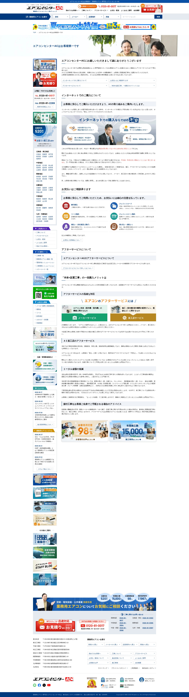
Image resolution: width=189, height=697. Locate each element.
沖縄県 (46, 221)
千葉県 (50, 179)
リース (38, 313)
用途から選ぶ (144, 644)
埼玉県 (38, 179)
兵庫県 (50, 188)
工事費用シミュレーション (45, 266)
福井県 (44, 167)
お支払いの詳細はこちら (71, 240)
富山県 (50, 165)
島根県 (44, 199)
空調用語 (39, 323)
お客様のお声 (93, 663)
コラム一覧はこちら (44, 469)
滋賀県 (44, 188)
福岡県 (38, 217)
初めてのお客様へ (72, 10)
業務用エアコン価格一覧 (44, 259)
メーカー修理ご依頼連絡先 (45, 306)
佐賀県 (50, 217)
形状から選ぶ (92, 644)
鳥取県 (38, 199)
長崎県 (44, 217)
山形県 (50, 156)
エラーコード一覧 (42, 269)
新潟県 (38, 165)
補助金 (38, 309)
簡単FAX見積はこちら (44, 107)
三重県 (50, 190)
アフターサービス (100, 10)
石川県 (44, 165)
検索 (158, 16)
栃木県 (44, 176)
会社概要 (136, 10)
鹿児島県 (39, 221)
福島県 (38, 159)
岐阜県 (50, 167)
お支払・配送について (96, 658)
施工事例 (115, 663)
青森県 (44, 154)
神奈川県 (39, 181)
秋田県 (38, 156)
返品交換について (118, 658)
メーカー (75, 16)
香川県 (38, 208)
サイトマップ (102, 668)
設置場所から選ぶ (129, 644)
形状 (56, 16)
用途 (107, 16)
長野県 (38, 167)
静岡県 (50, 170)
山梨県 (38, 170)
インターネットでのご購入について (75, 80)
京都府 (38, 188)
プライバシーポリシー (118, 668)
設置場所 (92, 16)
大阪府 (38, 190)
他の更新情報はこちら (44, 424)
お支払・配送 (114, 10)
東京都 (44, 179)
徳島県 (50, 208)
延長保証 (39, 316)
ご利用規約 (134, 668)
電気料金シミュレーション (45, 262)
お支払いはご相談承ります (119, 80)
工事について (86, 10)
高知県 (38, 210)
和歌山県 (39, 192)
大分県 (38, 219)
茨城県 (50, 176)
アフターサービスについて (72, 86)
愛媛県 (44, 208)
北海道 (38, 154)
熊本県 (44, 219)
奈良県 (44, 190)
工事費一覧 (40, 255)
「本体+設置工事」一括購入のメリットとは (124, 86)
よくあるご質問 (126, 10)
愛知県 (44, 170)
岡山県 (50, 199)
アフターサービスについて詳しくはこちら (77, 268)
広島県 (38, 201)
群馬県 (38, 176)
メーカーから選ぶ (112, 644)
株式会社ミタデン (148, 668)
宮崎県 (50, 219)
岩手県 (50, 154)
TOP (34, 32)
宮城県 (44, 156)
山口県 (44, 201)
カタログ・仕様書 (42, 319)
